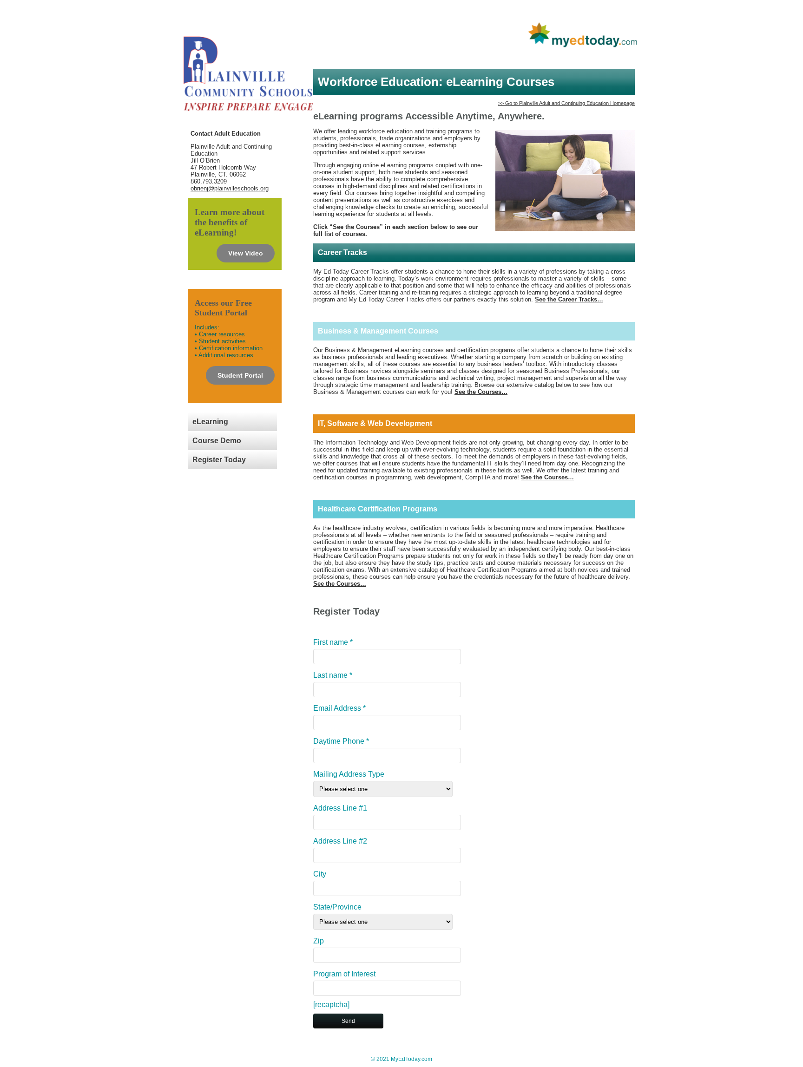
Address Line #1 (340, 808)
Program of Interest (344, 974)
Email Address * (339, 708)
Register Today (219, 460)
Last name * (332, 675)
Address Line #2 (340, 841)
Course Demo (216, 441)
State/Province (337, 907)
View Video (245, 253)
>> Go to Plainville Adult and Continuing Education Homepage (566, 103)
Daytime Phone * (341, 741)
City (319, 874)
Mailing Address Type (348, 774)
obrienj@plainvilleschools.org (230, 188)
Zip (318, 941)
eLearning (210, 421)
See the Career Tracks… (569, 299)
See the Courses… (480, 391)
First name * (333, 642)
